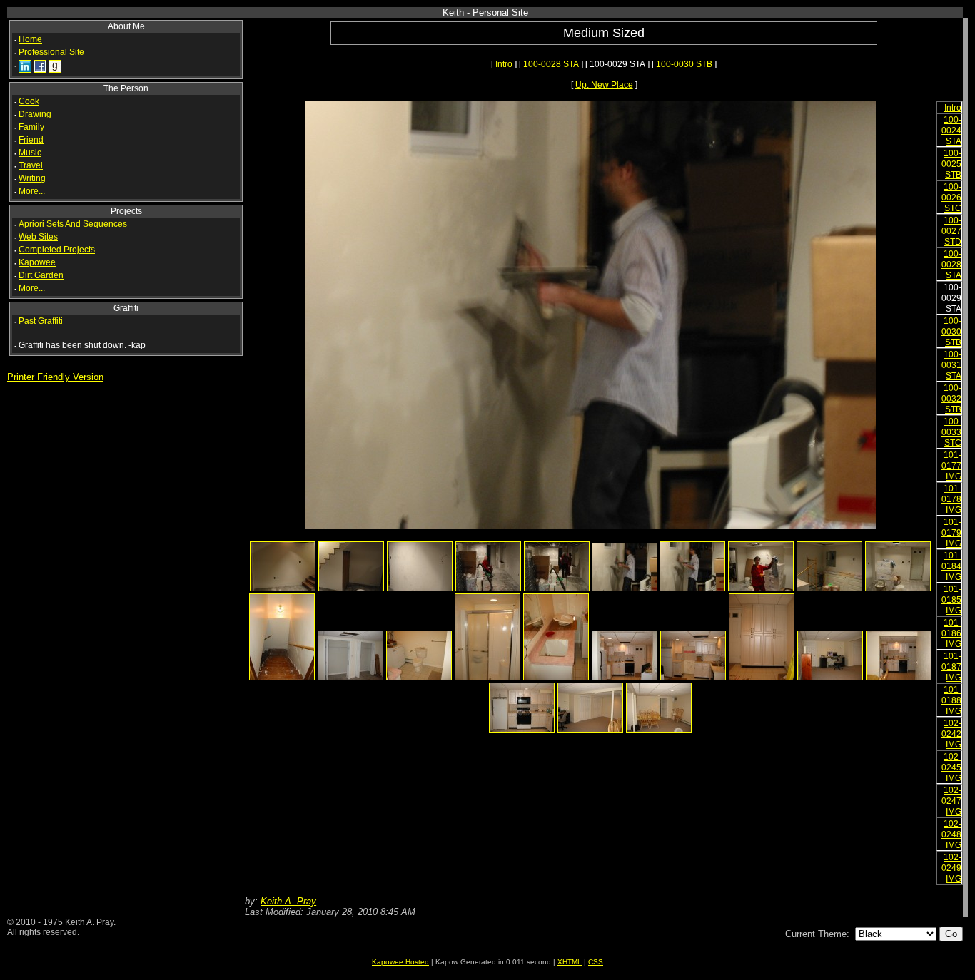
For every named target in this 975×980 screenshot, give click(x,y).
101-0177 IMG (951, 465)
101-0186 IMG (951, 633)
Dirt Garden (41, 275)
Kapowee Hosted (400, 962)
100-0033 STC (951, 432)
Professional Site (51, 52)
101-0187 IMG (951, 667)
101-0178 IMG (951, 499)
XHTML (569, 962)
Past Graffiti (41, 321)
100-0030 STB (684, 64)
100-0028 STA (551, 64)
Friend (31, 140)
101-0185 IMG (951, 600)
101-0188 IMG (951, 700)
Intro (503, 64)
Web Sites (38, 237)
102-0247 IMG (951, 801)
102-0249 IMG (951, 868)
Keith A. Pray (288, 901)
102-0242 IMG (951, 734)
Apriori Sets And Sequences (73, 224)
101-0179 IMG (951, 532)
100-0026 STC (951, 197)
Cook (29, 101)
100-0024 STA (951, 130)
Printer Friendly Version (55, 377)
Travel (31, 165)
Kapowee (37, 262)
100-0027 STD (951, 231)
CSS (595, 962)
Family (31, 127)
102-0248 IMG (951, 834)
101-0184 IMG (951, 566)
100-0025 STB (951, 164)
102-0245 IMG (951, 767)
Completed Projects (57, 250)
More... (32, 191)
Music (30, 153)
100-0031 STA (951, 365)
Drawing (35, 114)
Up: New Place (604, 85)
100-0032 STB (951, 398)
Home (30, 39)
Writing (32, 178)
